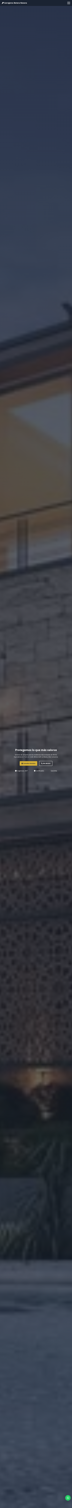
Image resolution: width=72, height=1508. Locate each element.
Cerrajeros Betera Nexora (15, 3)
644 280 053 (46, 763)
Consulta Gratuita (29, 763)
